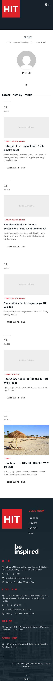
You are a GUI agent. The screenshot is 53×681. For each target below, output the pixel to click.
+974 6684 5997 (12, 574)
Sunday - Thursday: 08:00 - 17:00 (19, 582)
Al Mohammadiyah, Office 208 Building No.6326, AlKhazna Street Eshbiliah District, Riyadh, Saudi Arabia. (25, 598)
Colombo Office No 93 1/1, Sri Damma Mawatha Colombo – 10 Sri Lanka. (25, 628)
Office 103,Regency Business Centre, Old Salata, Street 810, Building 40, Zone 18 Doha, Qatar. (25, 568)
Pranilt (26, 73)
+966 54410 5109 (13, 605)
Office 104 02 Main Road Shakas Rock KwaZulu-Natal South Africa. (25, 645)
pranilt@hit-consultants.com (18, 578)
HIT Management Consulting (18, 42)
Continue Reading (16, 168)
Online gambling (18, 141)
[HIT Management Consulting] (11, 9)
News (8, 141)
